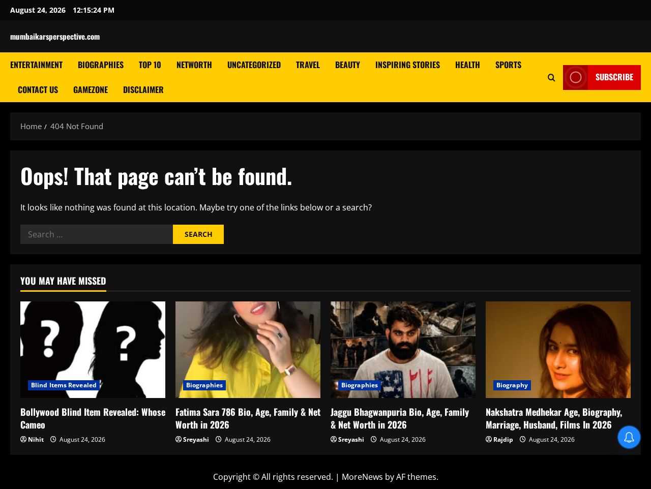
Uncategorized (254, 64)
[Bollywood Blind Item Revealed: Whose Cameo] (92, 349)
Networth (194, 64)
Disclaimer (143, 89)
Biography (512, 385)
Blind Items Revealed (64, 385)
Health (467, 64)
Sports (508, 64)
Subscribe (614, 77)
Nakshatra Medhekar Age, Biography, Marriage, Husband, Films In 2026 (554, 418)
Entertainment (36, 64)
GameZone (90, 89)
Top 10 (150, 64)
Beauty (347, 64)
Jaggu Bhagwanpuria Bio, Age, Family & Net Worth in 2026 (400, 418)
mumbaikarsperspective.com (55, 36)
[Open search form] (551, 77)
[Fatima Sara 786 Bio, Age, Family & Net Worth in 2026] (247, 349)
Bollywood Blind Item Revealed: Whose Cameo (92, 418)
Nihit (36, 439)
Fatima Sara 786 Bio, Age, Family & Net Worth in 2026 (247, 418)
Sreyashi (196, 439)
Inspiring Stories (407, 64)
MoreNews (362, 476)
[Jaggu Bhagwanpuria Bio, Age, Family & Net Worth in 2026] (403, 349)
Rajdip (503, 439)
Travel (308, 64)
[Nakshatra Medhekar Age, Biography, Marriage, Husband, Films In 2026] (558, 349)
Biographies (101, 64)
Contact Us (38, 89)
